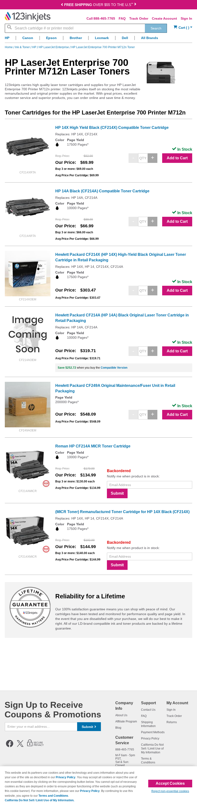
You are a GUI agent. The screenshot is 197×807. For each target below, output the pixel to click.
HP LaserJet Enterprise (54, 47)
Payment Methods (153, 732)
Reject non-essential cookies (170, 791)
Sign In (186, 18)
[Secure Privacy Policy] (35, 746)
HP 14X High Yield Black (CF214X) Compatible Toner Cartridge (112, 128)
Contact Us (148, 709)
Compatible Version (114, 367)
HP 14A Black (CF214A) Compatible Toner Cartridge (102, 191)
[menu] (98, 39)
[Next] (135, 5)
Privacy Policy (150, 738)
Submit (117, 493)
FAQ (122, 18)
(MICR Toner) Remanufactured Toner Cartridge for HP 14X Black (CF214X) (122, 512)
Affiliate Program (126, 721)
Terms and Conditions (53, 795)
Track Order (138, 18)
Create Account (164, 18)
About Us (121, 715)
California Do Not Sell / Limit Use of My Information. (39, 800)
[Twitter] (20, 746)
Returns (171, 722)
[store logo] (27, 16)
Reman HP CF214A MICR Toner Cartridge (92, 446)
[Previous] (62, 5)
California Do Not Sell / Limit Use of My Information (152, 748)
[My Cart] (183, 28)
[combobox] (86, 28)
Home (9, 47)
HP (34, 47)
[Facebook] (9, 746)
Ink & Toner (23, 47)
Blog (118, 727)
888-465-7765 (104, 18)
